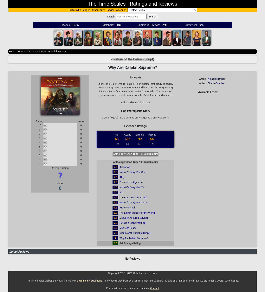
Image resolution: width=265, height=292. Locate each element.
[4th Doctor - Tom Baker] (88, 37)
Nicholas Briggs (217, 78)
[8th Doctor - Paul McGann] (127, 37)
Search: (111, 16)
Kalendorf (125, 167)
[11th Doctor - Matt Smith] (167, 37)
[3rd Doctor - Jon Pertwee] (78, 37)
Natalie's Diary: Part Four (133, 222)
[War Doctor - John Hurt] (137, 37)
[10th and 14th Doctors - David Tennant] (157, 37)
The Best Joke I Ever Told (133, 197)
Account (121, 10)
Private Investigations (131, 182)
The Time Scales (107, 4)
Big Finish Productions (89, 280)
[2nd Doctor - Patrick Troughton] (68, 37)
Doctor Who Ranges (79, 10)
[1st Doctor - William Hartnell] (58, 37)
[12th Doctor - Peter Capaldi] (176, 37)
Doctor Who (24, 51)
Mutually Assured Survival (134, 217)
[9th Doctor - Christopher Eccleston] (147, 37)
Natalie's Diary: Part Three (133, 202)
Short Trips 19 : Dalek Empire (50, 51)
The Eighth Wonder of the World (137, 212)
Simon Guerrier (216, 83)
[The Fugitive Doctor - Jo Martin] (186, 37)
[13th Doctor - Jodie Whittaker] (196, 37)
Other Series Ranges (103, 10)
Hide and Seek (127, 207)
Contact (154, 288)
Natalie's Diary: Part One (133, 172)
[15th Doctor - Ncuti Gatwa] (206, 37)
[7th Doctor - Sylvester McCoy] (117, 37)
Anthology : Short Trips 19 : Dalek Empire (135, 153)
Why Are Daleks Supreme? (134, 238)
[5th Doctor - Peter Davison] (98, 37)
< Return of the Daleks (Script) (132, 59)
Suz (122, 192)
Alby (122, 177)
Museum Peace (128, 227)
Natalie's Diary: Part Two (133, 187)
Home (12, 51)
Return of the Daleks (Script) (135, 233)
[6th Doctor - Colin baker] (107, 37)
